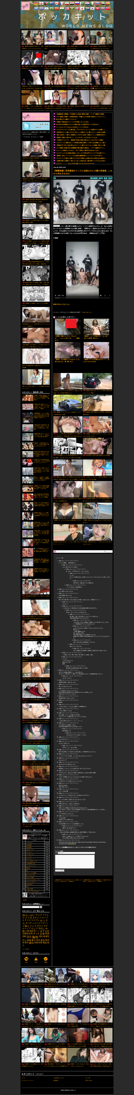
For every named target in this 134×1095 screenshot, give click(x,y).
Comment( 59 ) (109, 551)
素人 (33, 940)
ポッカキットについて (28, 1080)
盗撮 (29, 940)
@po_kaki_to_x (87, 312)
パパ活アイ (28, 889)
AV (23, 915)
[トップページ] (25, 6)
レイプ (28, 928)
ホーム (23, 1078)
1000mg (27, 868)
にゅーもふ (28, 852)
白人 (24, 940)
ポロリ (40, 926)
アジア (38, 915)
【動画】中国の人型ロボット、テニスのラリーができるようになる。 (77, 137)
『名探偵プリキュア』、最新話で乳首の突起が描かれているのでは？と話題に (80, 140)
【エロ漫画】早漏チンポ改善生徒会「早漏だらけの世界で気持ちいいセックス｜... (81, 116)
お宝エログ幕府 (29, 877)
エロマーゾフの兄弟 (30, 872)
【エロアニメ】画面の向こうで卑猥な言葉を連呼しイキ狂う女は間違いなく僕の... (81, 142)
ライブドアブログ (30, 882)
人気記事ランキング (59, 1078)
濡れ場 (42, 936)
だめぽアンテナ (29, 849)
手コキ (36, 933)
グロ (55, 178)
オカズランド (29, 859)
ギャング (110, 178)
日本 (42, 933)
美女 (43, 940)
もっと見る (26, 949)
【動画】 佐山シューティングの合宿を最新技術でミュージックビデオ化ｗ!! (79, 155)
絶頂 (38, 940)
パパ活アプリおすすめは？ (32, 891)
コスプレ (35, 920)
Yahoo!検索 (28, 847)
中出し (41, 928)
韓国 (36, 942)
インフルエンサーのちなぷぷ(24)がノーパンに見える (72, 127)
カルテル (101, 178)
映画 (47, 933)
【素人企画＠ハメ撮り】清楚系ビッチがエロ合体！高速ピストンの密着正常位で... (81, 135)
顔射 (40, 942)
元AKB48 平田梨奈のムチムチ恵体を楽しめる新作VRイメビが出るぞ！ (78, 124)
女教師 (25, 933)
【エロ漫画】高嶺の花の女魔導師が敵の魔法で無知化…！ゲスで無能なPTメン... (80, 148)
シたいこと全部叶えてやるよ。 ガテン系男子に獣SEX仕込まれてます (78, 150)
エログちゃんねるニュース (32, 879)
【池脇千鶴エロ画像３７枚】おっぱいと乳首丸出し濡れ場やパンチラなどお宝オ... (81, 161)
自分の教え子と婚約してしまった (66, 119)
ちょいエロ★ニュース (31, 861)
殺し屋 (105, 178)
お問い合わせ (88, 1080)
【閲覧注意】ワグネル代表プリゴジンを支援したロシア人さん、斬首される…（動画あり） (68, 880)
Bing (26, 870)
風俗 (45, 942)
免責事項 (56, 1080)
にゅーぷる (28, 856)
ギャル (28, 920)
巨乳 (31, 933)
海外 (35, 937)
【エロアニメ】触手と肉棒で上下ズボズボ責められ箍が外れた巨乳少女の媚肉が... (81, 158)
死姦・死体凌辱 (93, 178)
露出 (31, 942)
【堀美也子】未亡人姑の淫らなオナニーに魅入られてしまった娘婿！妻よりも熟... (81, 145)
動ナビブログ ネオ (30, 875)
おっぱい (30, 915)
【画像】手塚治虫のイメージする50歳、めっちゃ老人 (72, 122)
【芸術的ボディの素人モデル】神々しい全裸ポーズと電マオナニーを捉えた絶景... (81, 132)
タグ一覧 (87, 1078)
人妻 (27, 931)
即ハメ (37, 931)
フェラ (33, 926)
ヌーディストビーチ (35, 923)
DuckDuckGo (28, 884)
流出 (29, 936)
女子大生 (44, 931)
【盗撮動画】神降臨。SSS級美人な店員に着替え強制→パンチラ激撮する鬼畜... (80, 114)
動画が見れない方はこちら (61, 304)
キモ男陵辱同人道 (30, 863)
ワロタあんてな (29, 854)
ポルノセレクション (30, 866)
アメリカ (27, 918)
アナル (46, 915)
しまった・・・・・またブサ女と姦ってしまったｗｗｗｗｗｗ (75, 163)
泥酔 (24, 936)
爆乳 (47, 936)
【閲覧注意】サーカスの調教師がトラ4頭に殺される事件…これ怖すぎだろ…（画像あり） (97, 880)
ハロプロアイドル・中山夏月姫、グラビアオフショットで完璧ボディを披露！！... (81, 129)
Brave (27, 886)
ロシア (34, 928)
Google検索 (28, 845)
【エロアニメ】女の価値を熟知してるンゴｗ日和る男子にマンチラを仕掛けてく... (81, 153)
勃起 (31, 931)
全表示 (25, 900)
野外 (27, 942)
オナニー (37, 918)
